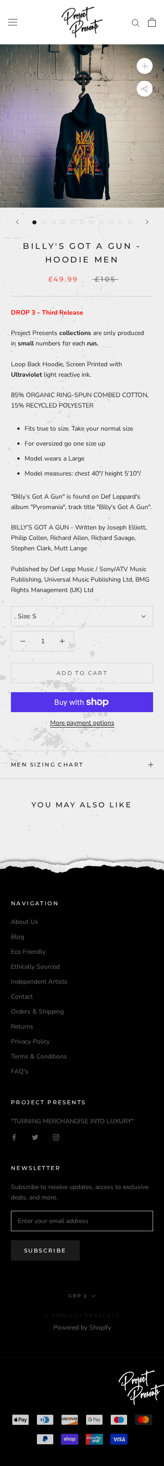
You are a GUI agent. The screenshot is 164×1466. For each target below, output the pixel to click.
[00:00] (82, 126)
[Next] (147, 222)
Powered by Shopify (82, 1327)
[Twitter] (35, 1136)
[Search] (136, 22)
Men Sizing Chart (47, 764)
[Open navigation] (12, 22)
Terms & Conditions (39, 1056)
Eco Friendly (28, 951)
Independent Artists (39, 981)
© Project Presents (82, 1315)
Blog (17, 936)
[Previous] (17, 222)
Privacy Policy (30, 1041)
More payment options (82, 722)
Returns (22, 1026)
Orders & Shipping (37, 1011)
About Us (24, 921)
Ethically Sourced (35, 966)
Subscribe (45, 1250)
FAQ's (19, 1071)
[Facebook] (14, 1136)
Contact (22, 996)
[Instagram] (56, 1136)
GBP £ (77, 1296)
